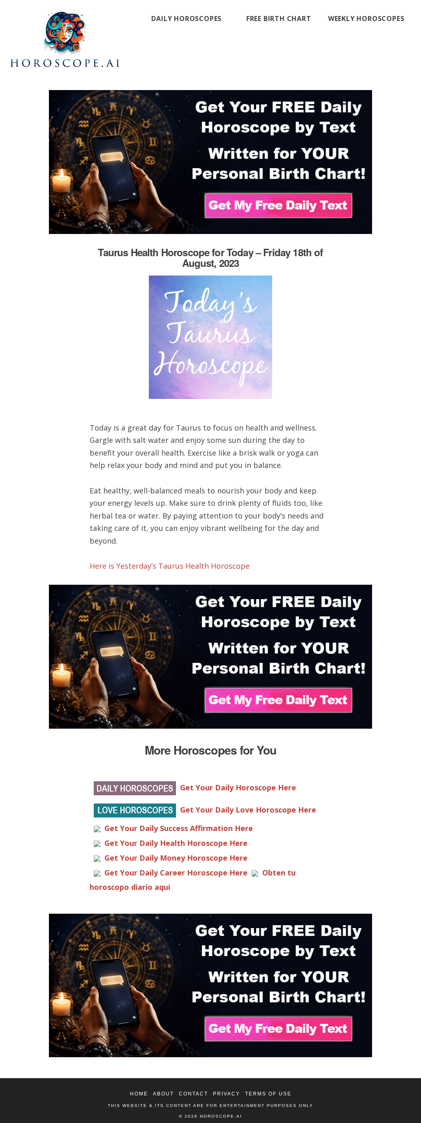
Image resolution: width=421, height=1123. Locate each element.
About (163, 1094)
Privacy (226, 1094)
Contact (193, 1094)
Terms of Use (268, 1094)
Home (139, 1094)
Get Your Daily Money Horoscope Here (176, 858)
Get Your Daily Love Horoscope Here (248, 810)
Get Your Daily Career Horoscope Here (176, 873)
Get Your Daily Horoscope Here (238, 787)
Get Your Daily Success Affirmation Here (178, 828)
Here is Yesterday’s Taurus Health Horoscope (170, 566)
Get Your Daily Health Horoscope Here (176, 843)
